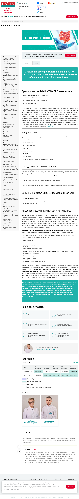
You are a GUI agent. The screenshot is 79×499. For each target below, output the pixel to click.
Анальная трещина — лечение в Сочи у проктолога (9, 126)
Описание (27, 63)
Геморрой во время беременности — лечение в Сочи (10, 110)
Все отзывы (74, 432)
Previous (19, 446)
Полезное (28, 16)
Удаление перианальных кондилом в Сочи (10, 188)
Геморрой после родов (9, 114)
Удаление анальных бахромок (9, 121)
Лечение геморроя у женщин (9, 139)
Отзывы (23, 16)
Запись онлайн (72, 16)
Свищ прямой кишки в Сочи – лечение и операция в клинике (9, 156)
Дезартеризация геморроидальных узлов (10, 100)
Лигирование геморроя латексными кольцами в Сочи (10, 79)
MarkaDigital (71, 479)
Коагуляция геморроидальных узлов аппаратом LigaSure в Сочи (10, 74)
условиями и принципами (21, 488)
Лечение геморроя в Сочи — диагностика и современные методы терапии (10, 59)
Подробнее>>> (50, 126)
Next (19, 451)
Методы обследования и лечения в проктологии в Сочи (10, 105)
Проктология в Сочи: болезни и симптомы (9, 205)
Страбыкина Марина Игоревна (45, 349)
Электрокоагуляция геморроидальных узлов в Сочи (10, 215)
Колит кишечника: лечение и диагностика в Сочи (10, 184)
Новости (34, 16)
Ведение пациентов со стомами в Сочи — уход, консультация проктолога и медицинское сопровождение (10, 169)
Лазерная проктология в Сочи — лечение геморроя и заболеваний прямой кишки (10, 200)
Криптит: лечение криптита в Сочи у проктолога (8, 135)
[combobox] (31, 3)
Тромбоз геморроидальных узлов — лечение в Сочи (10, 210)
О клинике (4, 16)
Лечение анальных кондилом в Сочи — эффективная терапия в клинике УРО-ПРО (9, 162)
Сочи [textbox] (27, 3)
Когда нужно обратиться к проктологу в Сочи (10, 90)
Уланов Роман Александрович (49, 422)
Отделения (10, 16)
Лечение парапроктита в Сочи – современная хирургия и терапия (10, 151)
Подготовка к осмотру (9, 97)
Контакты (44, 16)
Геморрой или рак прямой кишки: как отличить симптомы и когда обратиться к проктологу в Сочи (10, 177)
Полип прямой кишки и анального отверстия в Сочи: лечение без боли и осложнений (10, 145)
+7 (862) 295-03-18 (23, 6)
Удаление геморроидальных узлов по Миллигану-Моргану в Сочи (10, 85)
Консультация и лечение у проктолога (10, 94)
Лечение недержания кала (10, 191)
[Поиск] (18, 9)
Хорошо (70, 486)
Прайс (39, 16)
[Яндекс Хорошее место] (51, 3)
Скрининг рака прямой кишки (9, 117)
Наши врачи (17, 16)
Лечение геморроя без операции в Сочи (9, 64)
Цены (36, 63)
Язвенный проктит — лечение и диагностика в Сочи (10, 227)
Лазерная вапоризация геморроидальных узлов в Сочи (10, 69)
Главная (4, 21)
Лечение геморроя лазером (8, 130)
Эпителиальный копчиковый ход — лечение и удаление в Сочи (9, 221)
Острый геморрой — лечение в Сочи (9, 195)
